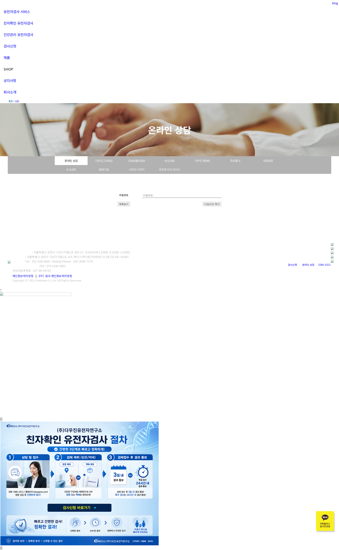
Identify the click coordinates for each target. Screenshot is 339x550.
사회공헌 (268, 160)
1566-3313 (324, 264)
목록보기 (123, 204)
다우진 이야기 (136, 169)
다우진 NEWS (202, 160)
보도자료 (170, 160)
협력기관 (104, 169)
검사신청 (292, 264)
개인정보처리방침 (23, 276)
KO (11, 101)
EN (17, 101)
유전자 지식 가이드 (169, 169)
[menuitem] (17, 11)
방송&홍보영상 (136, 160)
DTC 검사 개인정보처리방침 (55, 276)
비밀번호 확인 (212, 204)
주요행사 (235, 160)
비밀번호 (123, 195)
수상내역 (71, 169)
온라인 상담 (71, 160)
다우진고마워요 (104, 160)
